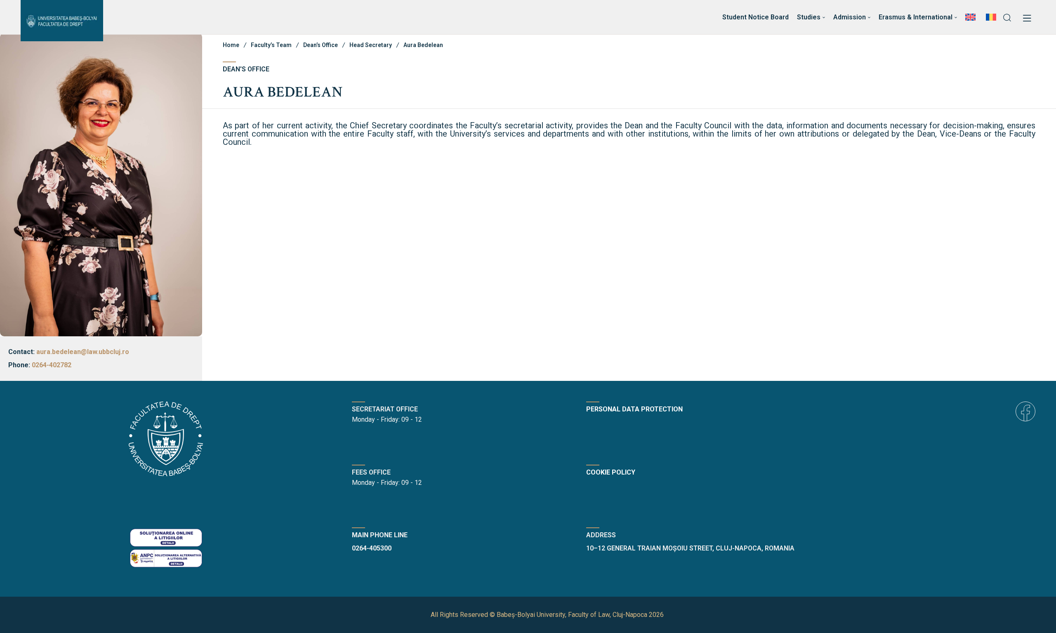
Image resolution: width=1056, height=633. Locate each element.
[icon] (1025, 411)
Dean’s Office (320, 45)
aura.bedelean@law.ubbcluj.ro (82, 352)
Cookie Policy (610, 472)
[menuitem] (971, 17)
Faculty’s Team (271, 45)
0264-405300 (371, 548)
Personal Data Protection (634, 409)
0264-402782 (51, 365)
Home (231, 45)
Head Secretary (370, 45)
